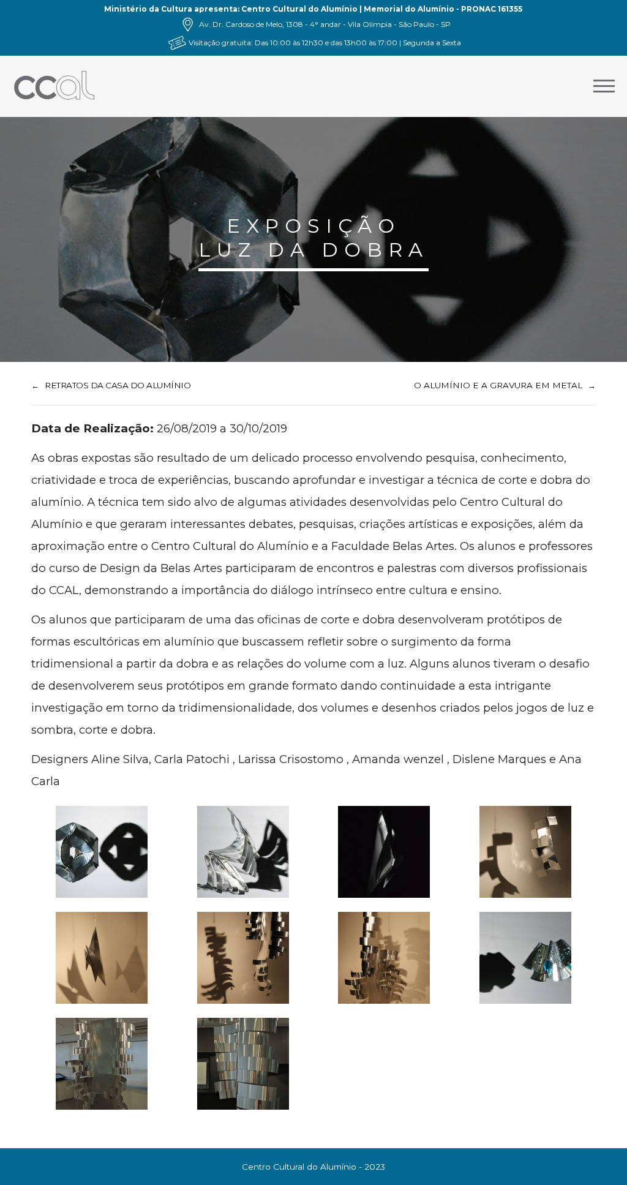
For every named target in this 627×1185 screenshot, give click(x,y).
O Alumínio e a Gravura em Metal (498, 385)
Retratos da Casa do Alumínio (117, 385)
